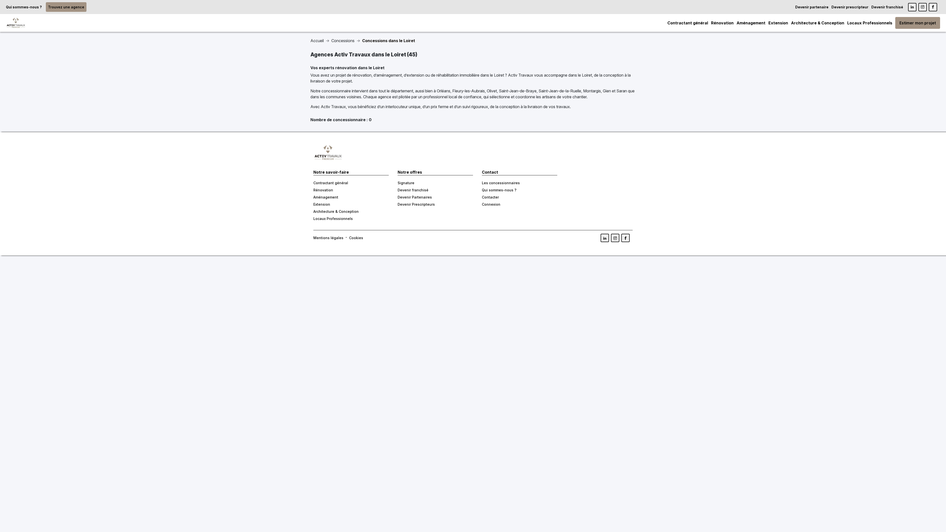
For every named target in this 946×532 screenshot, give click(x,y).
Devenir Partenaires (415, 197)
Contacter (490, 197)
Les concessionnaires (501, 183)
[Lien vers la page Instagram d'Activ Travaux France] (922, 7)
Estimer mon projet (917, 22)
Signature (406, 183)
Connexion (491, 204)
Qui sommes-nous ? (24, 7)
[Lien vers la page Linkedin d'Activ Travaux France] (912, 7)
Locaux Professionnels (869, 22)
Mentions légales (328, 238)
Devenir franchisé (887, 7)
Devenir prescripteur (849, 7)
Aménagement (751, 22)
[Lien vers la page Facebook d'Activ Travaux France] (933, 7)
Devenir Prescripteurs (416, 204)
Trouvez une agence (66, 7)
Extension (778, 22)
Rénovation (722, 22)
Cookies (356, 238)
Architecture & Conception (817, 22)
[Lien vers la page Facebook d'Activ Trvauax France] (625, 238)
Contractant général (687, 22)
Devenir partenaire (811, 7)
